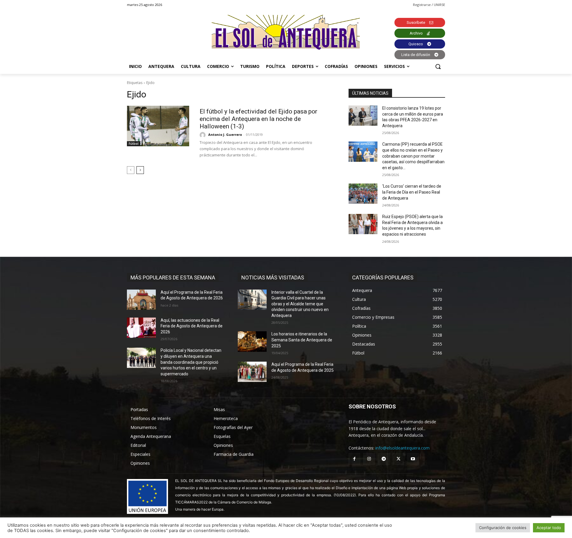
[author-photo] (203, 135)
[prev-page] (130, 170)
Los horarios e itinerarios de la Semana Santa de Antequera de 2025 (301, 340)
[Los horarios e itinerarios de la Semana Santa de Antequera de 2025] (252, 341)
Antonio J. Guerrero (225, 134)
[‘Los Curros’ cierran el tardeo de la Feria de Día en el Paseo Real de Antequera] (363, 194)
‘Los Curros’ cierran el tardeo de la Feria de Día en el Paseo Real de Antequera (411, 192)
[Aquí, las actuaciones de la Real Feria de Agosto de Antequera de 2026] (141, 328)
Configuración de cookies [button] (502, 527)
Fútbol (134, 144)
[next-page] (140, 170)
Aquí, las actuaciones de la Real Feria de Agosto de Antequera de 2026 (192, 326)
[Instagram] (369, 459)
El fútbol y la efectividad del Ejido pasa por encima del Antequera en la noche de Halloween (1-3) (258, 119)
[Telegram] (383, 459)
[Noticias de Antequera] (286, 32)
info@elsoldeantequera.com (402, 448)
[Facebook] (354, 459)
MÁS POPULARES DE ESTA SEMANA (172, 277)
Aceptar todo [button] (549, 527)
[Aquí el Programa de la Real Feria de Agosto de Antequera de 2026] (141, 300)
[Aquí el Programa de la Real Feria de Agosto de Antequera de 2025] (252, 372)
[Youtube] (413, 459)
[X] (398, 459)
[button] (438, 66)
